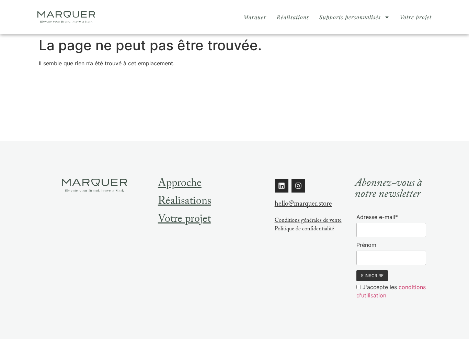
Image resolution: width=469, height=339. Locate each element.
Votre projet (416, 17)
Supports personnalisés (350, 17)
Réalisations (293, 17)
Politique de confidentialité (304, 229)
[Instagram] (298, 186)
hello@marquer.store (303, 204)
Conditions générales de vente (308, 221)
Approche (180, 184)
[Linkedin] (281, 186)
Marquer (254, 17)
